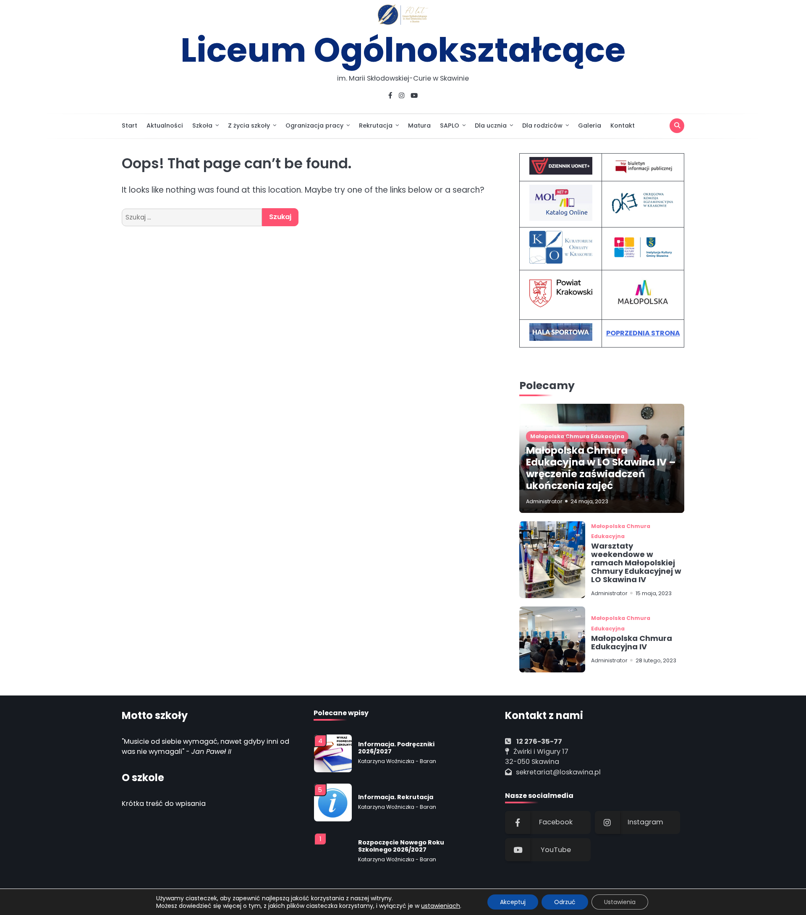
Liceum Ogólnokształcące (403, 49)
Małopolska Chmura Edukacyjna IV (631, 642)
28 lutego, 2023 (656, 660)
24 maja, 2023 (589, 501)
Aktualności (165, 125)
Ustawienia (620, 902)
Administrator (544, 501)
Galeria (589, 125)
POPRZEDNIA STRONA (643, 333)
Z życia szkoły (249, 125)
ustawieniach (440, 906)
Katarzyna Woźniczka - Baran (397, 758)
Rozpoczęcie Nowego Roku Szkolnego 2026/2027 (401, 843)
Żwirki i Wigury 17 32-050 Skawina (536, 756)
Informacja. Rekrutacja (395, 794)
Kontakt (622, 125)
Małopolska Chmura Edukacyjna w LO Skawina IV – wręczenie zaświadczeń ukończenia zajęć (601, 468)
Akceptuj (513, 902)
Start (129, 125)
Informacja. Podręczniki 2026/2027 (396, 745)
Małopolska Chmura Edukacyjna (577, 436)
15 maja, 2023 (654, 593)
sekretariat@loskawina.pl (558, 772)
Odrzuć (565, 902)
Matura (419, 125)
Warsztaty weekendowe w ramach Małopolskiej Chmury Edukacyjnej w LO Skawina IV (636, 562)
